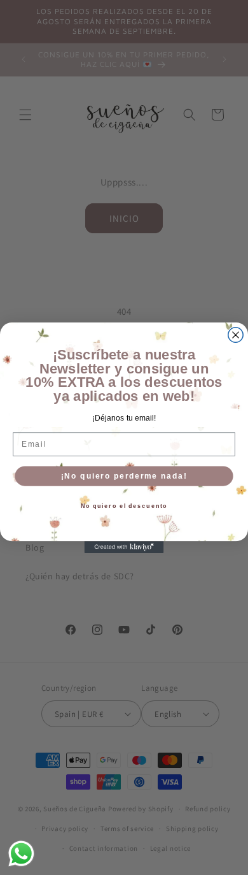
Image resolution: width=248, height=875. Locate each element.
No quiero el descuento (124, 505)
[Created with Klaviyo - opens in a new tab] (124, 547)
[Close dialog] (235, 334)
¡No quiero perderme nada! (124, 476)
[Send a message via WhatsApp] (21, 854)
